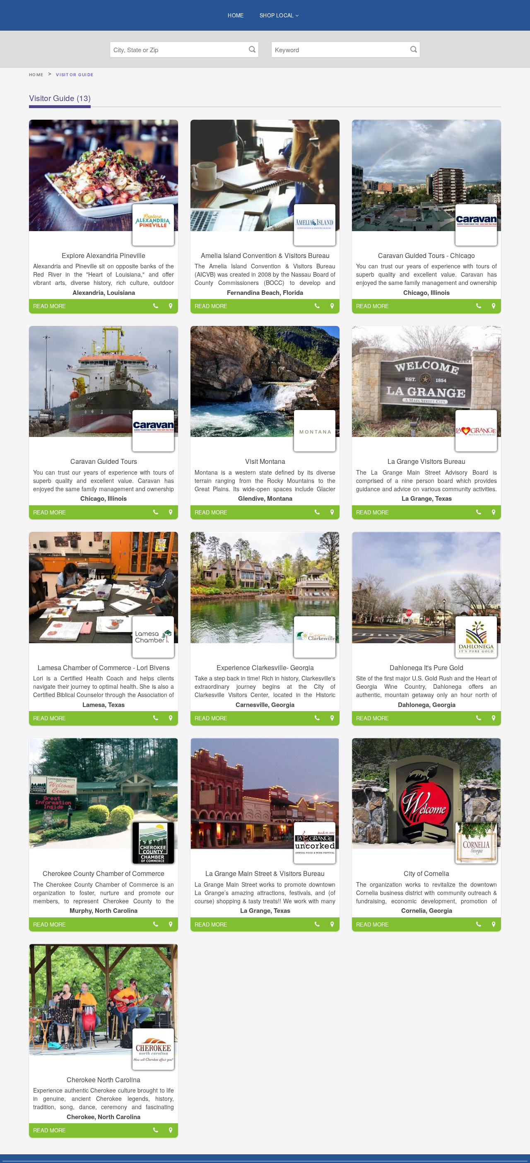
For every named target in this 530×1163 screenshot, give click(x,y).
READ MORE (49, 306)
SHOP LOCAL (277, 15)
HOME (236, 15)
